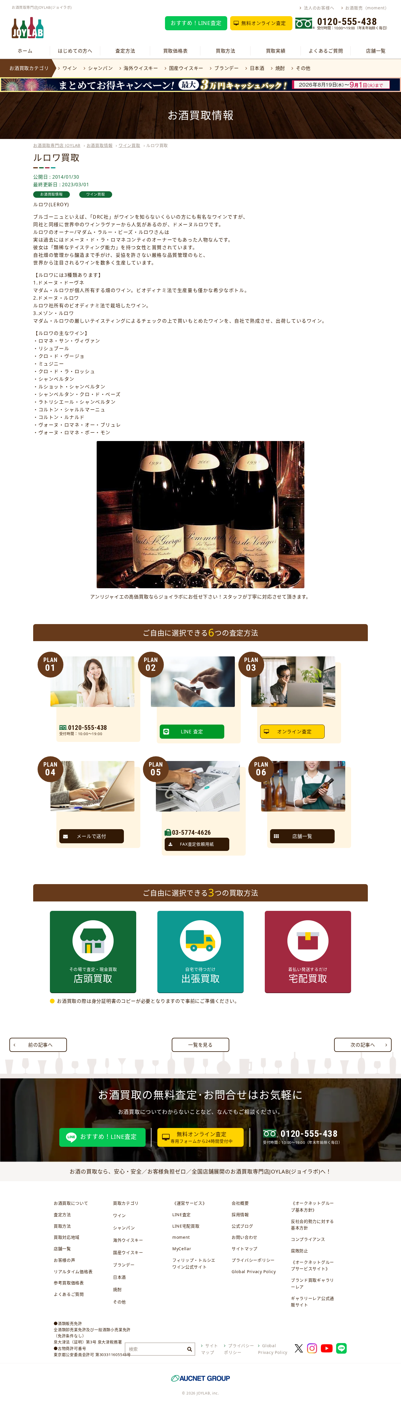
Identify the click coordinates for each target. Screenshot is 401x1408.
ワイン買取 (129, 145)
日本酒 (257, 68)
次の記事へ (363, 1045)
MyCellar (181, 1248)
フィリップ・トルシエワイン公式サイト (193, 1263)
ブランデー (226, 68)
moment (181, 1237)
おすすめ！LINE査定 (196, 22)
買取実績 (276, 51)
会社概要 (240, 1203)
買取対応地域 (67, 1237)
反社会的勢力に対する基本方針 (312, 1224)
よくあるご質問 (326, 51)
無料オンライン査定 (263, 23)
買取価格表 (175, 51)
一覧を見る (200, 1045)
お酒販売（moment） (367, 8)
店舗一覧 (376, 51)
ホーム (25, 51)
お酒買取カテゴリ (29, 68)
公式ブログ (242, 1226)
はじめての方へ (75, 51)
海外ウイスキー (141, 68)
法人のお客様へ (319, 8)
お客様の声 (64, 1260)
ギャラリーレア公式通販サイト (312, 1301)
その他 (303, 68)
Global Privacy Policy (254, 1271)
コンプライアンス (308, 1239)
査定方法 (125, 51)
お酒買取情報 (100, 145)
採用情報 (240, 1214)
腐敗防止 (299, 1250)
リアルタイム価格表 (73, 1271)
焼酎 (280, 68)
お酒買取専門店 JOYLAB (56, 145)
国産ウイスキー (186, 68)
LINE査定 (181, 1214)
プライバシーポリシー (253, 1260)
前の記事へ (40, 1045)
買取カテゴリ (126, 1203)
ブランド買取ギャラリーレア (312, 1283)
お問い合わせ (244, 1237)
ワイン (70, 68)
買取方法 (225, 51)
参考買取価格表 (69, 1282)
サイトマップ (244, 1248)
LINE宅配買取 (186, 1226)
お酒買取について (71, 1203)
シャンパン (100, 68)
